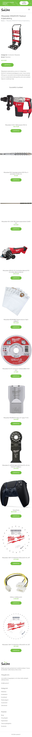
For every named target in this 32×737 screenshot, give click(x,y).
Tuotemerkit (11, 55)
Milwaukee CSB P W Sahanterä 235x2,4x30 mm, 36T (16, 644)
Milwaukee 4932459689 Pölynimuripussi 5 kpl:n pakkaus (16, 320)
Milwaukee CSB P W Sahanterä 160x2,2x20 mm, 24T (16, 557)
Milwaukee (17, 55)
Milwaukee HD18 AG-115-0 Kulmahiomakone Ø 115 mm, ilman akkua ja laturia (16, 271)
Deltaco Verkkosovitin (16, 597)
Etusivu (3, 20)
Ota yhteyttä (4, 718)
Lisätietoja (7, 65)
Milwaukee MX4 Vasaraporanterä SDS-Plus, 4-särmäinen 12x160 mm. (16, 173)
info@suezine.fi (5, 683)
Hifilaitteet (3, 691)
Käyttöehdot (4, 720)
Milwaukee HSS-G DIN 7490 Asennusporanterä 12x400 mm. (16, 222)
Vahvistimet (4, 705)
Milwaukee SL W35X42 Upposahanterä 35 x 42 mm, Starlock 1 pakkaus (16, 466)
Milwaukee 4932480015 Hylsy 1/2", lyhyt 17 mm (16, 417)
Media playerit (4, 700)
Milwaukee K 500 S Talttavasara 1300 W (16, 125)
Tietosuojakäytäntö (6, 723)
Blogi (2, 715)
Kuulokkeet (4, 697)
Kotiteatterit (4, 694)
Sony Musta (16, 510)
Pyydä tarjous (24, 3)
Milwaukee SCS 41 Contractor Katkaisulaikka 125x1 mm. (16, 369)
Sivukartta (3, 726)
